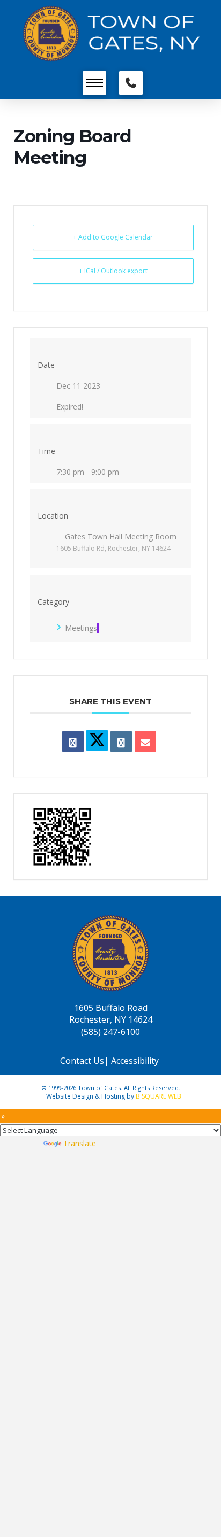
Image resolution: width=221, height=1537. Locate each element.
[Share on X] (97, 740)
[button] (94, 83)
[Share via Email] (145, 741)
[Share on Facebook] (73, 741)
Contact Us (82, 1061)
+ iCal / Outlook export (113, 270)
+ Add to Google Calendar (113, 237)
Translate (79, 1143)
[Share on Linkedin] (121, 741)
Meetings (81, 628)
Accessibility (136, 1061)
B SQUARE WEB (158, 1096)
